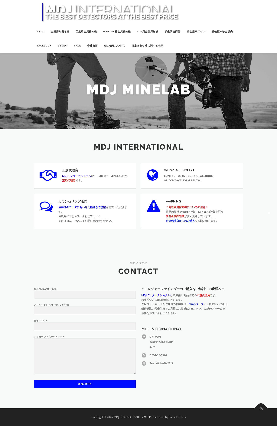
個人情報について (114, 45)
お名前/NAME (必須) (46, 288)
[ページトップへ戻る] (261, 408)
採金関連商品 (173, 31)
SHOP (40, 31)
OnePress (150, 417)
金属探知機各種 (60, 31)
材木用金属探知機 (147, 31)
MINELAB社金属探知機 (117, 31)
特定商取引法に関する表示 (147, 45)
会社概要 (92, 45)
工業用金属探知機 (86, 31)
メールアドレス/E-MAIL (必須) (51, 304)
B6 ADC (63, 45)
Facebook (44, 45)
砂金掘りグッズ (196, 31)
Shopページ (196, 304)
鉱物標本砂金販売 (222, 31)
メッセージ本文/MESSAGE (49, 336)
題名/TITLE (41, 320)
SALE (77, 45)
